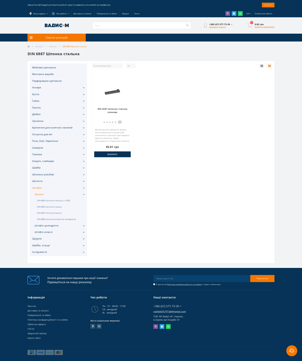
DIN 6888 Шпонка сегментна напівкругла (56, 219)
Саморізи (37, 147)
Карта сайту (34, 337)
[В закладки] (128, 78)
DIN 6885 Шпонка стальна (49, 206)
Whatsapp (240, 13)
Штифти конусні (44, 231)
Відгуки (125, 13)
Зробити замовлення (264, 26)
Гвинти (36, 107)
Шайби (36, 167)
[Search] (187, 25)
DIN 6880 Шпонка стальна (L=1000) (53, 200)
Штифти (39, 46)
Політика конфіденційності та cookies (184, 284)
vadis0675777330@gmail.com (169, 311)
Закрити (268, 4)
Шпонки (53, 46)
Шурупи (37, 238)
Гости (136, 13)
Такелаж (37, 154)
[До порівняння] (128, 83)
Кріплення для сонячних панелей (52, 127)
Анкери (36, 87)
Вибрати (112, 154)
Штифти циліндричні (47, 225)
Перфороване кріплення (47, 80)
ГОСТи (31, 328)
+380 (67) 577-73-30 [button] (166, 306)
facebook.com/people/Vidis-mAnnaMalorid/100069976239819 (92, 326)
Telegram (234, 13)
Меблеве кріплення (44, 67)
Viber (227, 13)
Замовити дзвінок (217, 27)
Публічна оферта (37, 324)
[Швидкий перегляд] (128, 88)
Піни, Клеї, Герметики (45, 140)
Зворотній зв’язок (37, 333)
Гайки (35, 100)
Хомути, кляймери (43, 161)
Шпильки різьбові (43, 174)
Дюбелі (36, 114)
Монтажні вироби (43, 74)
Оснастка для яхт (42, 134)
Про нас (32, 306)
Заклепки (37, 120)
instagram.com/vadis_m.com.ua (99, 326)
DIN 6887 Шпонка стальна (49, 212)
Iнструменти (39, 251)
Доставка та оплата (82, 13)
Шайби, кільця (41, 245)
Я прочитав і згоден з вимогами (188, 284)
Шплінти (37, 181)
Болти (35, 94)
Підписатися (262, 278)
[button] (60, 13)
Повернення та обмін (107, 13)
